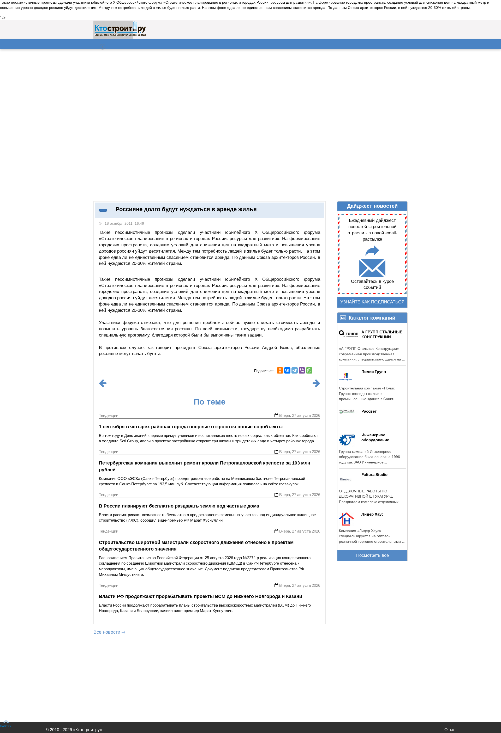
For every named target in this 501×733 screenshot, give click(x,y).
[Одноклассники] (280, 370)
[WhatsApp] (309, 370)
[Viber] (302, 370)
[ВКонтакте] (287, 370)
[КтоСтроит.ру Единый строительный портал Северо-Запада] (120, 35)
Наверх (5, 726)
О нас (449, 730)
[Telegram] (294, 370)
